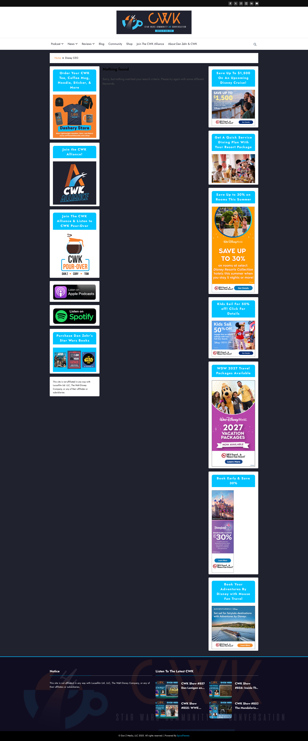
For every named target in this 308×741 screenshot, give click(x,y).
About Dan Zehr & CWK (182, 44)
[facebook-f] (230, 3)
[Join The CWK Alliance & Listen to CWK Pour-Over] (74, 254)
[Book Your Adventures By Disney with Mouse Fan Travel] (233, 627)
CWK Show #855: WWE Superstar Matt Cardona (191, 705)
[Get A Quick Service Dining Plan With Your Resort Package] (233, 168)
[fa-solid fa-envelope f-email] (257, 3)
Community (115, 44)
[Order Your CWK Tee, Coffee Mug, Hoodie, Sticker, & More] (74, 116)
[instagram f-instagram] (241, 3)
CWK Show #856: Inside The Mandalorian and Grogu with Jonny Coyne (246, 685)
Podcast (55, 44)
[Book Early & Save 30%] (223, 531)
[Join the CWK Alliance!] (74, 182)
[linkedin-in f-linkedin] (251, 3)
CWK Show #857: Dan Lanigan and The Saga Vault (193, 685)
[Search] (255, 45)
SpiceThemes (183, 735)
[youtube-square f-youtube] (246, 3)
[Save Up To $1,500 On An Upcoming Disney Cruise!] (233, 107)
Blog (101, 44)
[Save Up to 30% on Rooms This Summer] (233, 249)
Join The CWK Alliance (150, 44)
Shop (129, 44)
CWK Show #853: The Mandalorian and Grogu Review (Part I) (247, 705)
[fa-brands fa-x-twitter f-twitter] (236, 3)
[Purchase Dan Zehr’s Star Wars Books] (74, 359)
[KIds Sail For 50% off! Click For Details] (233, 338)
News (71, 44)
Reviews (86, 44)
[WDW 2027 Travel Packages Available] (233, 423)
